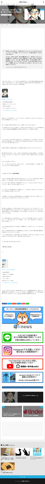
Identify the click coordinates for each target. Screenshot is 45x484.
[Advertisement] (22, 38)
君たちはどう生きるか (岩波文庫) (8, 269)
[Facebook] (4, 303)
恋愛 (1, 4)
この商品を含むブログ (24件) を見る (10, 110)
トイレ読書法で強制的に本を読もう (7, 472)
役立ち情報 (13, 4)
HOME (3, 24)
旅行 (29, 4)
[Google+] (14, 303)
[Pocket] (23, 303)
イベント (25, 4)
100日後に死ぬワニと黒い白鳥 (21, 457)
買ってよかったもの (19, 4)
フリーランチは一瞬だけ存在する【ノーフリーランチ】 (37, 458)
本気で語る (8, 4)
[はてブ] (19, 303)
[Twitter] (9, 303)
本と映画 (32, 4)
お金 (4, 4)
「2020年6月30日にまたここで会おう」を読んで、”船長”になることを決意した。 (8, 459)
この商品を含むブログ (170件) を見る (10, 282)
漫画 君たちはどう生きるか (7, 99)
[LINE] (27, 303)
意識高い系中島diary (26, 481)
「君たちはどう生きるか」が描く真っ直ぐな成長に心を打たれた (19, 24)
